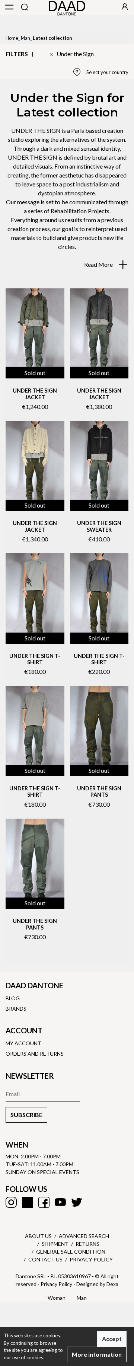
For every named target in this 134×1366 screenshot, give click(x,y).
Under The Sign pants (99, 791)
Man (25, 38)
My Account (23, 1043)
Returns (87, 1244)
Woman (57, 1298)
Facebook (44, 1202)
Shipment (55, 1244)
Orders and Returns (35, 1053)
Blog (13, 998)
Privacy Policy (91, 1259)
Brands (16, 1008)
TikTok (27, 1202)
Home (12, 38)
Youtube (60, 1202)
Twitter (76, 1202)
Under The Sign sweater (99, 526)
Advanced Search (84, 1236)
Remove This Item (71, 53)
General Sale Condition (70, 1251)
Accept (112, 1338)
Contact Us (45, 1259)
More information (97, 1354)
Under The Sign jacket (35, 393)
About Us (38, 1236)
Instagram (11, 1202)
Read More (99, 264)
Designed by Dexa (97, 1284)
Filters (17, 53)
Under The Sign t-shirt (34, 659)
